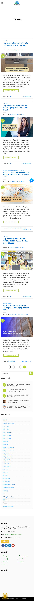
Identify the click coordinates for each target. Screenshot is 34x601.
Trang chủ (6, 556)
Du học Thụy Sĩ (7, 463)
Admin (22, 50)
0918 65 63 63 (11, 532)
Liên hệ (5, 562)
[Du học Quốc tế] (17, 3)
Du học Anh (6, 426)
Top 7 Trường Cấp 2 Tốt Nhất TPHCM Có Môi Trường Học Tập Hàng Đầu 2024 (15, 241)
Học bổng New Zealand (9, 484)
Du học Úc (5, 469)
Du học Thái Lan (7, 460)
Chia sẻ (5, 170)
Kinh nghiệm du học (13, 170)
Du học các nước (7, 432)
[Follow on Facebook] (3, 545)
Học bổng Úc (6, 490)
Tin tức (5, 41)
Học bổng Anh (6, 478)
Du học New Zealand (8, 447)
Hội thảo (5, 494)
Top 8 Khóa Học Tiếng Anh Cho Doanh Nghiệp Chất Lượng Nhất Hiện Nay (15, 108)
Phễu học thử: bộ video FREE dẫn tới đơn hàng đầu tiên (18, 395)
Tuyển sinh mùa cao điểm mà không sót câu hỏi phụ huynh (18, 401)
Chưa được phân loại (8, 423)
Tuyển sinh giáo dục (8, 506)
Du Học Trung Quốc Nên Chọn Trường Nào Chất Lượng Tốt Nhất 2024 (16, 307)
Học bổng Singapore (8, 487)
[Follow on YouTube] (13, 545)
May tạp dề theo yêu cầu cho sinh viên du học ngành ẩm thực (18, 384)
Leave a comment (26, 96)
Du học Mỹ (5, 441)
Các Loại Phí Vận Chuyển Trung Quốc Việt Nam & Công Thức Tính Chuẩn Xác (18, 407)
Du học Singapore (7, 454)
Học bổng (5, 475)
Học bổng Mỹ (6, 481)
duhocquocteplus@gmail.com (13, 534)
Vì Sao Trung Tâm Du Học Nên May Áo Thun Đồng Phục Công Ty (17, 390)
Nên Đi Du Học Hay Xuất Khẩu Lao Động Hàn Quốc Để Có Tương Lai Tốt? (16, 174)
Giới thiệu (5, 559)
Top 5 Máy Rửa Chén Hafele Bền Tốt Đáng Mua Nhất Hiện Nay (15, 44)
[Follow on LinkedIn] (9, 545)
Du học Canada (7, 435)
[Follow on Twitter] (6, 545)
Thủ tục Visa (6, 500)
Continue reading (11, 90)
